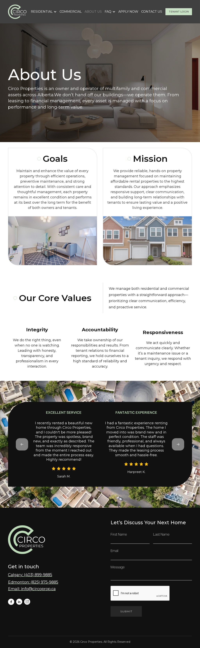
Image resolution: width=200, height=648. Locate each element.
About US (93, 11)
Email (114, 551)
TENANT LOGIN (179, 11)
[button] (44, 12)
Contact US (151, 11)
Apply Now (128, 11)
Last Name (161, 534)
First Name (119, 534)
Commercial (71, 11)
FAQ (108, 11)
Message (118, 567)
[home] (18, 11)
